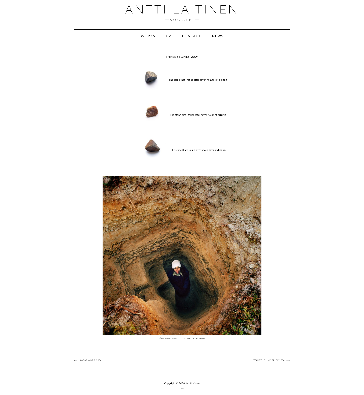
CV (168, 36)
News (217, 36)
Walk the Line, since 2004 (269, 360)
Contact (191, 36)
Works (148, 36)
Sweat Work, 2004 (90, 360)
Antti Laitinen (182, 9)
